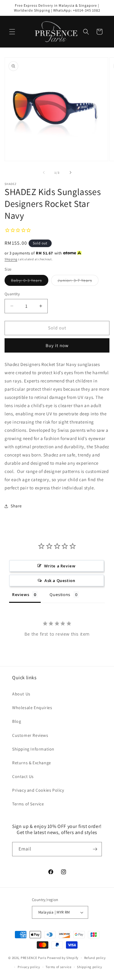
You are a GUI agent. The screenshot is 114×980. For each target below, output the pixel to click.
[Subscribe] (95, 849)
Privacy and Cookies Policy (38, 790)
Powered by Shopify (62, 958)
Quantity (12, 293)
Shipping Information (33, 749)
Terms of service (58, 967)
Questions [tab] (60, 594)
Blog (16, 721)
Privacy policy (29, 967)
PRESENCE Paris (34, 958)
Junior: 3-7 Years (77, 281)
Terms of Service (28, 804)
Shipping (11, 259)
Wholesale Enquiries (32, 707)
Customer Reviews (30, 735)
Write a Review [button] (59, 566)
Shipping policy (89, 967)
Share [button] (16, 506)
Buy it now (57, 345)
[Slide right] (70, 172)
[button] (12, 31)
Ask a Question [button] (59, 580)
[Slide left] (43, 172)
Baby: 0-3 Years (29, 281)
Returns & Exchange (31, 762)
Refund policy (95, 958)
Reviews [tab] (20, 594)
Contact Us (23, 776)
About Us (21, 694)
